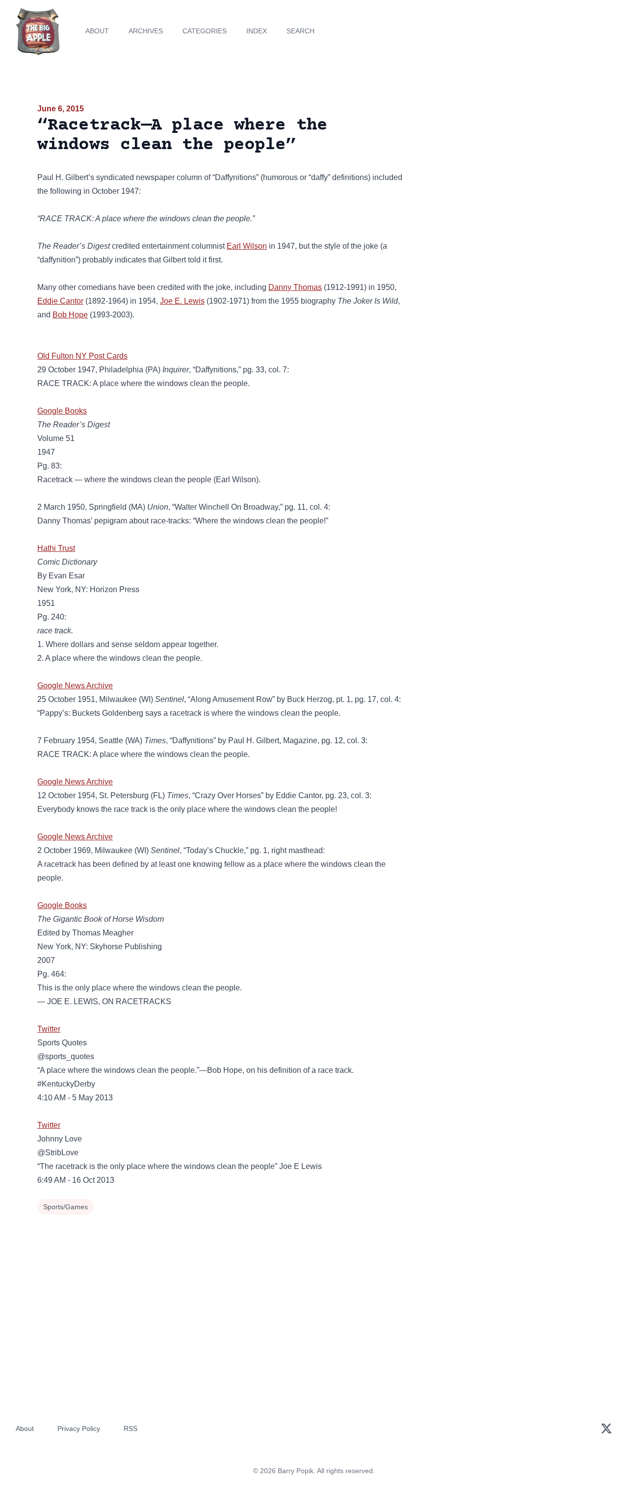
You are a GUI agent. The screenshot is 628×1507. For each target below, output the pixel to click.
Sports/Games (65, 1207)
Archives (146, 31)
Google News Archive (75, 685)
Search (300, 31)
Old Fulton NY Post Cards (82, 356)
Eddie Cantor (60, 301)
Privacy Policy (78, 1428)
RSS (130, 1428)
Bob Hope (70, 315)
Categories (205, 31)
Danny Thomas (295, 287)
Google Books (62, 411)
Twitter (48, 1029)
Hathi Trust (56, 548)
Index (256, 31)
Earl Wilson (247, 246)
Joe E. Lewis (182, 301)
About (97, 31)
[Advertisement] (502, 178)
